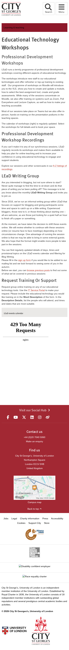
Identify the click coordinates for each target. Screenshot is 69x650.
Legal (14, 518)
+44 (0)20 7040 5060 (34, 437)
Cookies (21, 523)
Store (46, 523)
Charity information (29, 518)
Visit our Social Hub (32, 410)
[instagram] (39, 417)
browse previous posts (38, 270)
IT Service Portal (36, 290)
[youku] (48, 417)
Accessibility (57, 518)
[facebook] (8, 417)
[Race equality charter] (34, 576)
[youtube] (15, 417)
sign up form (24, 260)
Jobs (6, 518)
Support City (34, 523)
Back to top (33, 509)
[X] (24, 417)
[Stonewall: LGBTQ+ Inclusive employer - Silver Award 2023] (34, 552)
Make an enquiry (34, 441)
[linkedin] (32, 417)
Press (45, 518)
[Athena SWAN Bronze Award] (34, 534)
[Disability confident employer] (34, 566)
